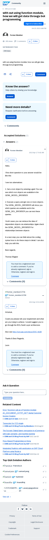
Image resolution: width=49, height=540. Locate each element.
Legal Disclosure (37, 522)
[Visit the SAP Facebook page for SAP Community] (18, 509)
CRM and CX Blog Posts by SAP (17, 436)
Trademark (12, 528)
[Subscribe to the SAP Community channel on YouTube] (26, 509)
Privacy (12, 516)
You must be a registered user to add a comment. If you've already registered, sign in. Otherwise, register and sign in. (23, 268)
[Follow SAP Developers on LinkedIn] (31, 509)
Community (16, 3)
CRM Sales (7, 51)
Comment (40, 74)
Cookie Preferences (12, 534)
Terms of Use (36, 516)
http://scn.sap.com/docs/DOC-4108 (27, 332)
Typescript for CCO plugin (13, 423)
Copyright (12, 522)
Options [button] (45, 24)
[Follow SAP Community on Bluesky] (22, 509)
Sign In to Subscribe (34, 24)
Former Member (16, 35)
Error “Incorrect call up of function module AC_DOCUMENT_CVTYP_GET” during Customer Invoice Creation (22, 413)
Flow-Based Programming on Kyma (17, 441)
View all (6, 497)
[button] (29, 41)
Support (37, 528)
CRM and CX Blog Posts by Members (19, 426)
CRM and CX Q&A (10, 9)
